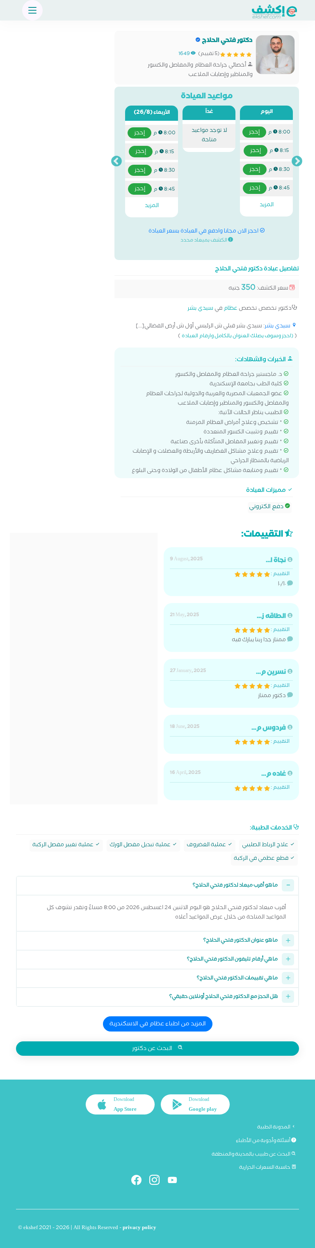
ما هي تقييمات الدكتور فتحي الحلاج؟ (237, 978)
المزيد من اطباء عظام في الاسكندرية (158, 1024)
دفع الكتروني (267, 507)
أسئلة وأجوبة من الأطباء (263, 1141)
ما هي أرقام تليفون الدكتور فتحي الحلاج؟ (232, 960)
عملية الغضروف (207, 845)
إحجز (254, 133)
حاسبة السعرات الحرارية (265, 1168)
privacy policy (139, 1228)
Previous (297, 161)
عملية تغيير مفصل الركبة (63, 845)
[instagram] (157, 1181)
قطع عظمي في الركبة (262, 859)
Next (116, 161)
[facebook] (139, 1181)
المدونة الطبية (274, 1127)
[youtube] (175, 1181)
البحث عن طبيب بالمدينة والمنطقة (251, 1154)
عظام (230, 309)
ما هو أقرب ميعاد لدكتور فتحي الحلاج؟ (235, 886)
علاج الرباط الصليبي (266, 845)
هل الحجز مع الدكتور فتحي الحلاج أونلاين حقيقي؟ (223, 997)
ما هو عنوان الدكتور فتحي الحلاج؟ (240, 941)
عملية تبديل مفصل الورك (141, 845)
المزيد (267, 205)
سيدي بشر (200, 309)
